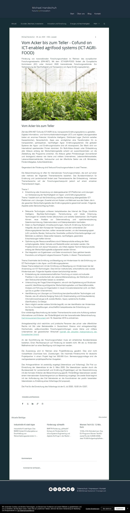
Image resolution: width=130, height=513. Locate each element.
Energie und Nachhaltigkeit (80, 24)
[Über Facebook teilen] (23, 404)
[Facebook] (51, 489)
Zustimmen (119, 509)
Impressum (93, 488)
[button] (104, 23)
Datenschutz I (82, 488)
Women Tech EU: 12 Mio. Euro (90, 425)
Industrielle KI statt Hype (24, 424)
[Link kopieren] (73, 489)
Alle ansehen (103, 417)
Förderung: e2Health (55, 424)
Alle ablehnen (107, 509)
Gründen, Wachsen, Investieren (32, 24)
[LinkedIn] (64, 489)
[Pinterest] (68, 489)
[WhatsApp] (59, 489)
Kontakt (103, 488)
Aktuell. (14, 24)
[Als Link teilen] (37, 404)
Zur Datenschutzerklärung (25, 510)
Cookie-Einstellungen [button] (92, 509)
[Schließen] (127, 508)
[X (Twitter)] (55, 489)
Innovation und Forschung (56, 24)
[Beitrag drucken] (42, 404)
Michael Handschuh (44, 7)
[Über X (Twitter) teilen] (28, 404)
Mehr (95, 24)
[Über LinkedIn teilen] (33, 404)
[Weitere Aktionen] (95, 37)
